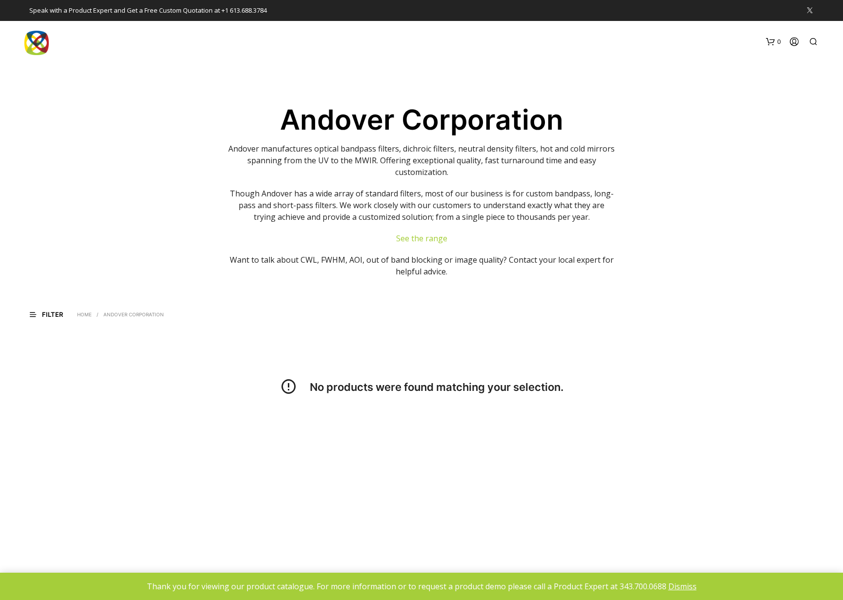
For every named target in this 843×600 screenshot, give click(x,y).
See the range (421, 238)
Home (84, 314)
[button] (773, 42)
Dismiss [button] (682, 586)
